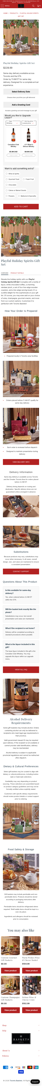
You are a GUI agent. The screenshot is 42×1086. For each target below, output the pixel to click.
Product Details (17, 273)
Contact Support (21, 571)
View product (10, 970)
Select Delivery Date (21, 91)
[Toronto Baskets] (21, 6)
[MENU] (1, 6)
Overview (4, 273)
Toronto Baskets (16, 1081)
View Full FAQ (21, 670)
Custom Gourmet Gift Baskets (9, 958)
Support (35, 1082)
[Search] (33, 6)
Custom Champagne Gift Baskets (10, 998)
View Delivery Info (21, 462)
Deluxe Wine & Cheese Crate (29, 998)
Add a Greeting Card (21, 105)
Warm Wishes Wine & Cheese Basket (31, 958)
